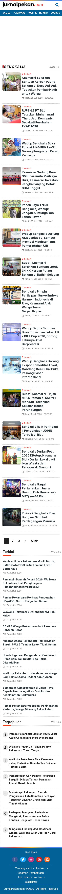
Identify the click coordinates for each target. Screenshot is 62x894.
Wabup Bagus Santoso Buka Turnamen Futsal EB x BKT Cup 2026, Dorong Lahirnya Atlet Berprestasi (40, 336)
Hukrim (43, 12)
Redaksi (40, 868)
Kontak (38, 877)
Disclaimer (31, 881)
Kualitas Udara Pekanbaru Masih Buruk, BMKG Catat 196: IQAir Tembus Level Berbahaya (29, 565)
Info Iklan (23, 877)
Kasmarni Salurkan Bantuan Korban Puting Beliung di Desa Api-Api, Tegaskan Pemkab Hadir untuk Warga (39, 85)
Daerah (6, 12)
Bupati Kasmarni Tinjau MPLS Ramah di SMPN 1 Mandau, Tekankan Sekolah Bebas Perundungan (39, 402)
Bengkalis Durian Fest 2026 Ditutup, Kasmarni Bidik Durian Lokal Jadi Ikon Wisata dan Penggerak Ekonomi (39, 459)
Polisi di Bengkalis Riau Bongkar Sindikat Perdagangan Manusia (38, 517)
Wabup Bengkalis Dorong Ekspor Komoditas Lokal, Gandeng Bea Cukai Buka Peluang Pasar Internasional (40, 369)
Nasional (19, 12)
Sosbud (55, 12)
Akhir (34, 540)
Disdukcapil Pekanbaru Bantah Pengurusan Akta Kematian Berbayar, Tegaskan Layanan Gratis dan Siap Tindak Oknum (32, 798)
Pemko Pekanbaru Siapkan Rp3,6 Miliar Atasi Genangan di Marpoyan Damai (33, 735)
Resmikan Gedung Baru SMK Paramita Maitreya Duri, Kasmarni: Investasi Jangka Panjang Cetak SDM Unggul (40, 180)
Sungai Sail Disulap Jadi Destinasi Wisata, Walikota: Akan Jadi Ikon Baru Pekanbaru (32, 832)
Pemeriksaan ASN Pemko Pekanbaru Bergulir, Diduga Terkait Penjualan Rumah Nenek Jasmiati (32, 779)
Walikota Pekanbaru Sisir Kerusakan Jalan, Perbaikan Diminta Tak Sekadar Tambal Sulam (32, 763)
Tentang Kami (23, 868)
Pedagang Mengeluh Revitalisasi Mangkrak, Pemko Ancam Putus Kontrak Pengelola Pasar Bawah (29, 816)
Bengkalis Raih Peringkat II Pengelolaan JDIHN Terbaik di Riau (40, 430)
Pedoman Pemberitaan (30, 872)
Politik (32, 12)
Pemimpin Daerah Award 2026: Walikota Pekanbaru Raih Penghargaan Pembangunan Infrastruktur (29, 583)
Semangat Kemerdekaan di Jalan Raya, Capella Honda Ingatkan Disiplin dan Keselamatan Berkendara (28, 691)
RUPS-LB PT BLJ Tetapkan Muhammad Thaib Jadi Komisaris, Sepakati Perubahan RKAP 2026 (38, 118)
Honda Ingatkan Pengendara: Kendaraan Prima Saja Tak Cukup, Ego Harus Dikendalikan (29, 659)
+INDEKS (53, 67)
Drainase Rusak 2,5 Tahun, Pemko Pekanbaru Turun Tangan (30, 748)
